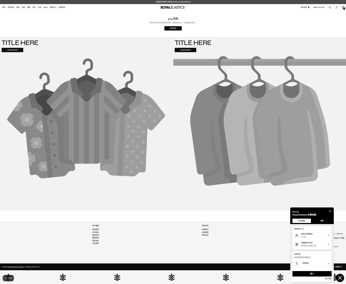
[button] (330, 7)
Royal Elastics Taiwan (15, 267)
